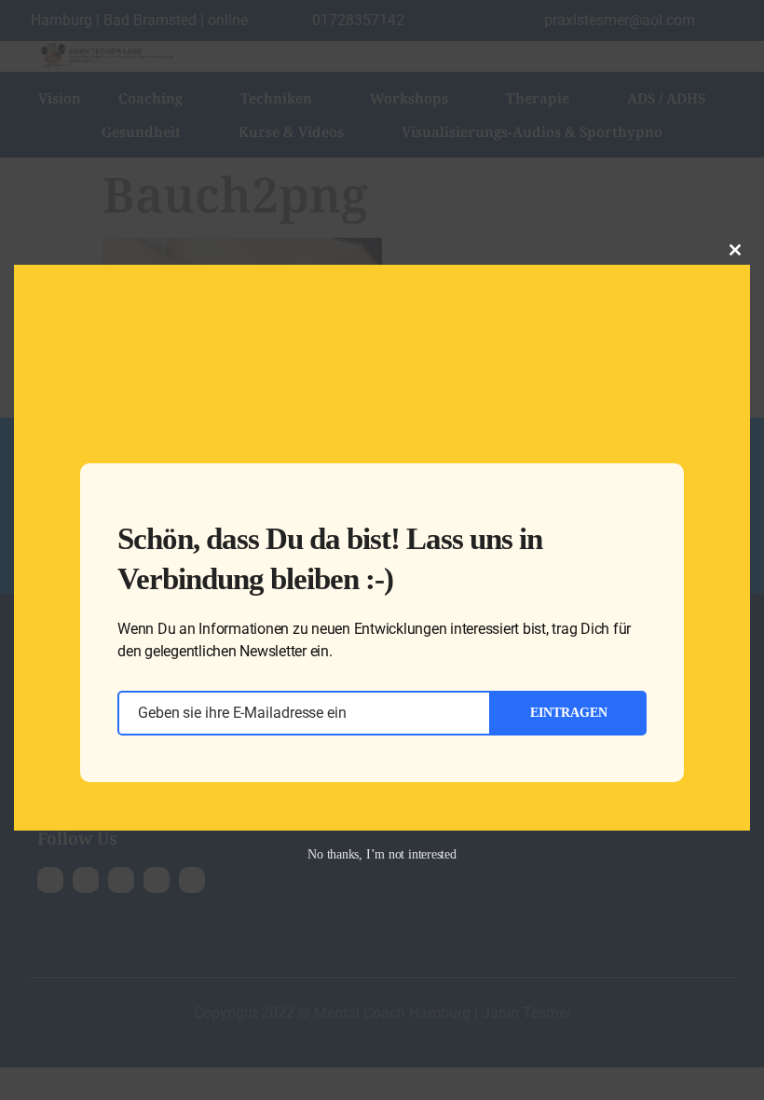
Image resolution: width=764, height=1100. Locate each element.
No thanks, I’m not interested (382, 854)
